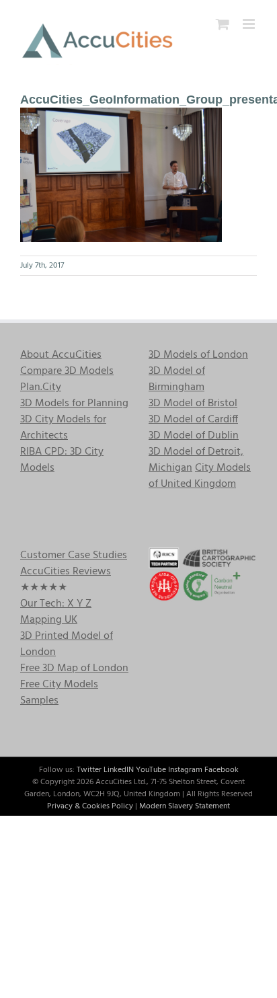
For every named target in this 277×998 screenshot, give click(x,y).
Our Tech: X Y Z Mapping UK (55, 612)
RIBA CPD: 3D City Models (62, 460)
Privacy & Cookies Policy (90, 806)
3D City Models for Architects (63, 428)
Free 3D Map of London (74, 668)
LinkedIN (119, 770)
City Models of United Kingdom (200, 476)
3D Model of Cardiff (193, 419)
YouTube (151, 770)
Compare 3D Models (67, 371)
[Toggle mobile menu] (250, 24)
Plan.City (40, 387)
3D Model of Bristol (193, 403)
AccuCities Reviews (65, 571)
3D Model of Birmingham (177, 379)
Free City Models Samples (59, 692)
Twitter (89, 770)
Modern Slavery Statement (184, 806)
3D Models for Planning (74, 403)
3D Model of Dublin (194, 436)
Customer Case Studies (73, 555)
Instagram (185, 770)
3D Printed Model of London (66, 644)
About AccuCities (61, 355)
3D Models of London (198, 355)
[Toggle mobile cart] (222, 24)
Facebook (221, 770)
